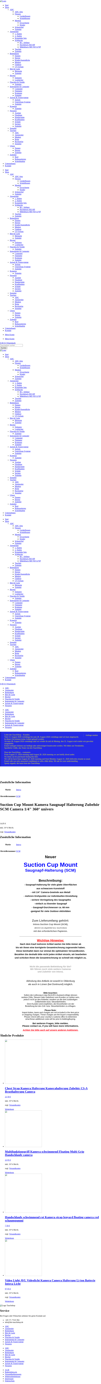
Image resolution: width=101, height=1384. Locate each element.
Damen (17, 56)
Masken (18, 21)
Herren (17, 58)
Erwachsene (24, 23)
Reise (17, 139)
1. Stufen (18, 34)
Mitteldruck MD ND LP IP (30, 47)
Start (6, 5)
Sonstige (13, 128)
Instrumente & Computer (19, 87)
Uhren (12, 146)
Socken (18, 124)
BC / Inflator (25, 43)
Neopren (13, 111)
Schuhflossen (25, 18)
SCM (18, 796)
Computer (19, 89)
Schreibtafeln (20, 161)
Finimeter (18, 91)
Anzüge (18, 113)
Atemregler (14, 32)
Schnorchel (19, 27)
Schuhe (18, 122)
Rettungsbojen (20, 159)
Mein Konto (9, 335)
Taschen (18, 49)
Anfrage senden (91, 735)
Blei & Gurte (15, 69)
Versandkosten (10, 832)
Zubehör (18, 29)
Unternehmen (10, 164)
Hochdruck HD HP (27, 45)
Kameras (13, 106)
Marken (18, 62)
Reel (16, 157)
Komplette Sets (21, 38)
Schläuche (19, 40)
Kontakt (8, 166)
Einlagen (18, 78)
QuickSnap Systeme (23, 102)
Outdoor (18, 65)
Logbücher (19, 80)
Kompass (18, 93)
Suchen (3, 348)
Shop (7, 7)
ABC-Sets (19, 12)
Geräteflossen (25, 16)
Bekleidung (14, 54)
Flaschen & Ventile (17, 82)
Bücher (13, 76)
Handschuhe (20, 117)
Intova (18, 790)
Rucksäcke (19, 142)
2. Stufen (18, 36)
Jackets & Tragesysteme (19, 98)
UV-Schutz (19, 67)
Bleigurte (18, 71)
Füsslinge (18, 115)
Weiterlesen (9, 1109)
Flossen (18, 14)
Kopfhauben (20, 120)
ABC (12, 10)
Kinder (22, 25)
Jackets (17, 100)
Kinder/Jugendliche (22, 60)
